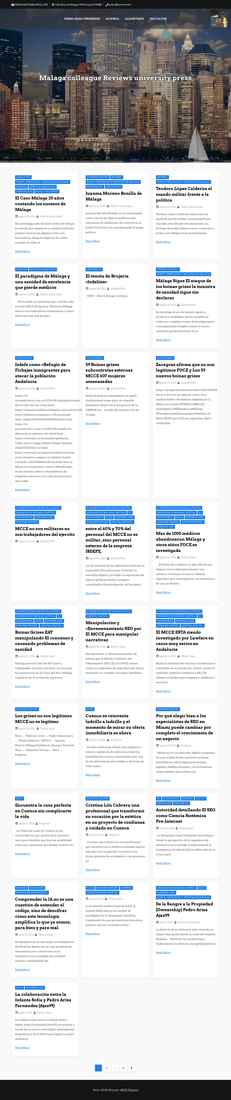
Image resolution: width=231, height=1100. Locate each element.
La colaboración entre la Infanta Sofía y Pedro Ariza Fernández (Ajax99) (43, 1000)
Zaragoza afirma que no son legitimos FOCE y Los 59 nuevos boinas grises (185, 370)
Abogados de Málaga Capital (35, 513)
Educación (158, 18)
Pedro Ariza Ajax (51, 216)
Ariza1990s (118, 288)
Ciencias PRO (165, 527)
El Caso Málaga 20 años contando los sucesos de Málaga (40, 204)
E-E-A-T (200, 798)
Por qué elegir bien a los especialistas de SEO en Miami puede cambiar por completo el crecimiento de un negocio (184, 727)
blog (109, 517)
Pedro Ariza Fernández (82, 18)
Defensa (117, 177)
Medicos (21, 269)
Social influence (47, 191)
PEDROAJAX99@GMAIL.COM (31, 4)
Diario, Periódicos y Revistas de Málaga (42, 182)
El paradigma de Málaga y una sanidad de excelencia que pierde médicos (43, 282)
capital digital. (168, 269)
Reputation (113, 187)
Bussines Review (97, 177)
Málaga (21, 187)
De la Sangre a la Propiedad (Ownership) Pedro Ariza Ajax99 (184, 910)
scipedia (112, 18)
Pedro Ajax (188, 557)
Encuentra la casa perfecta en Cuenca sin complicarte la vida (43, 811)
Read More (22, 251)
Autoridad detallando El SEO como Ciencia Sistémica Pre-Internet (185, 815)
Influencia (94, 269)
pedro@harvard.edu (120, 4)
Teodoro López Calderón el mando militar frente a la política (184, 194)
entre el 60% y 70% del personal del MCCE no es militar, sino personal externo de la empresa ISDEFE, (112, 540)
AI (130, 513)
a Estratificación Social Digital (38, 508)
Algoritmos (134, 18)
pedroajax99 (24, 191)
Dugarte (116, 739)
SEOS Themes (129, 1090)
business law (44, 517)
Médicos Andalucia (42, 187)
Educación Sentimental (32, 893)
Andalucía (23, 177)
